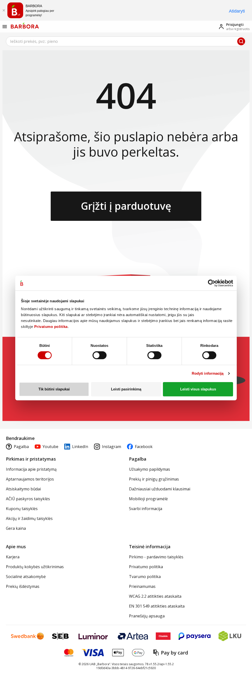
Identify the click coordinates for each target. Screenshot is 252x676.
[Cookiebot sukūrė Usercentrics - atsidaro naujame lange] (211, 283)
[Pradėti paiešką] (241, 41)
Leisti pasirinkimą (126, 389)
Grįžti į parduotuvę (126, 206)
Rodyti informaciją (208, 373)
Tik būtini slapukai (54, 389)
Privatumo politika (51, 326)
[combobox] (126, 41)
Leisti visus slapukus (198, 389)
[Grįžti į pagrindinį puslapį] (25, 26)
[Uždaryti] (3, 10)
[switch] (100, 355)
